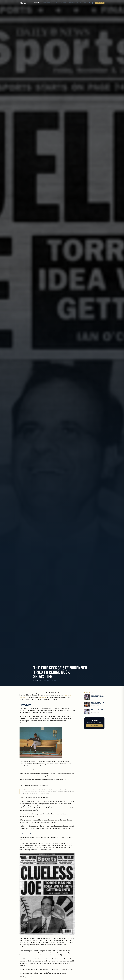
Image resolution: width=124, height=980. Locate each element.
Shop (85, 2)
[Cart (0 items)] (92, 3)
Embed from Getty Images (25, 726)
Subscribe (100, 2)
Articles (37, 2)
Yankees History (47, 2)
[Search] (90, 3)
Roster (56, 2)
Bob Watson (42, 697)
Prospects (72, 2)
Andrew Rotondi (37, 680)
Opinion (36, 662)
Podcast (79, 2)
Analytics (63, 2)
